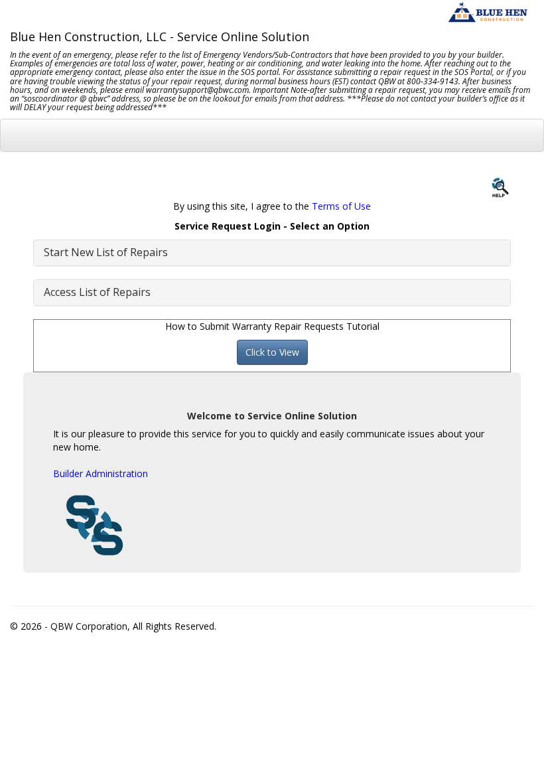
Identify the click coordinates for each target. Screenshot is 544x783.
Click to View (272, 352)
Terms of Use (341, 206)
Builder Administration (100, 473)
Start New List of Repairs (106, 252)
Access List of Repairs (97, 292)
